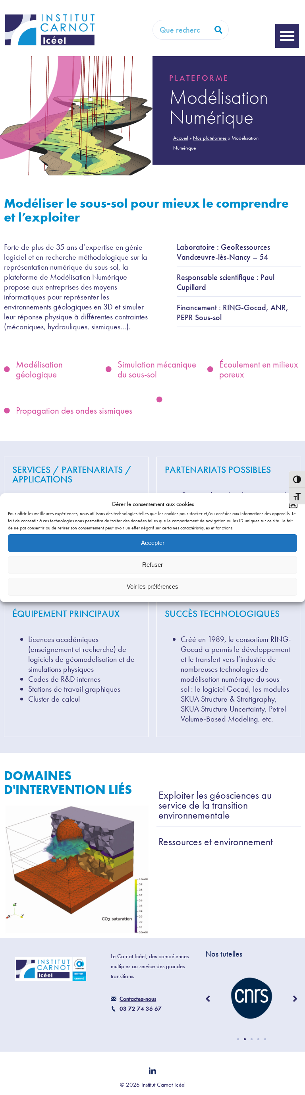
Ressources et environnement (215, 842)
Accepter (152, 542)
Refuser (152, 564)
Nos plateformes (210, 137)
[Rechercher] (218, 29)
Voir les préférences (152, 586)
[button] (287, 36)
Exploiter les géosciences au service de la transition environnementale (215, 806)
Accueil (180, 137)
